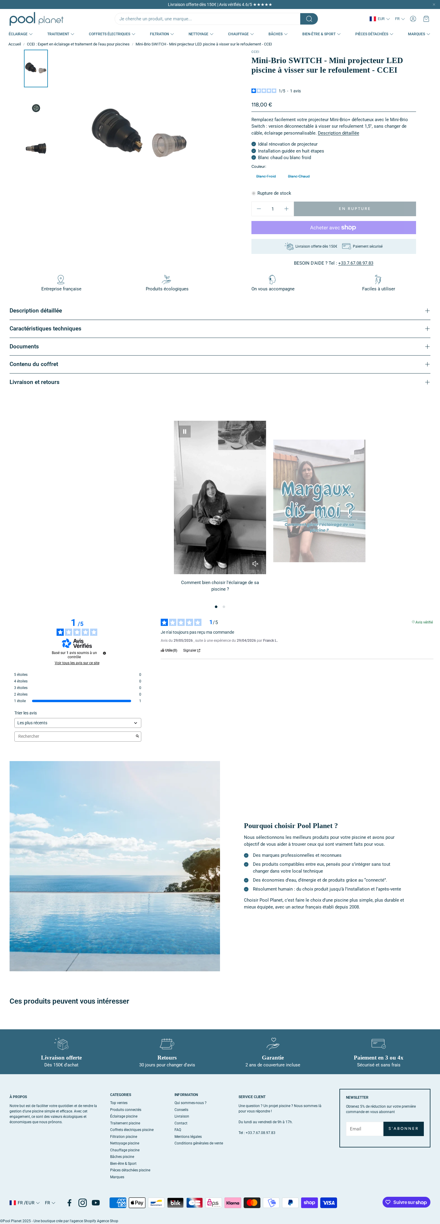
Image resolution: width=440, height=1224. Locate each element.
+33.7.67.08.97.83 (355, 263)
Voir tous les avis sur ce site (77, 663)
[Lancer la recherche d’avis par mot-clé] (137, 737)
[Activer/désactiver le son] (255, 564)
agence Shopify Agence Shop (94, 1221)
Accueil (14, 44)
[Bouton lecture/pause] (185, 432)
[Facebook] (69, 1203)
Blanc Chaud (299, 176)
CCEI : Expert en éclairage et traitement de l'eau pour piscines (78, 44)
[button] (216, 19)
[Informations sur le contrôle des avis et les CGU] (104, 653)
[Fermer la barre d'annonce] (434, 4)
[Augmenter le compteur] (286, 208)
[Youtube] (96, 1203)
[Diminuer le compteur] (259, 208)
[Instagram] (82, 1203)
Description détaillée (338, 133)
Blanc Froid (266, 176)
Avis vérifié (424, 621)
